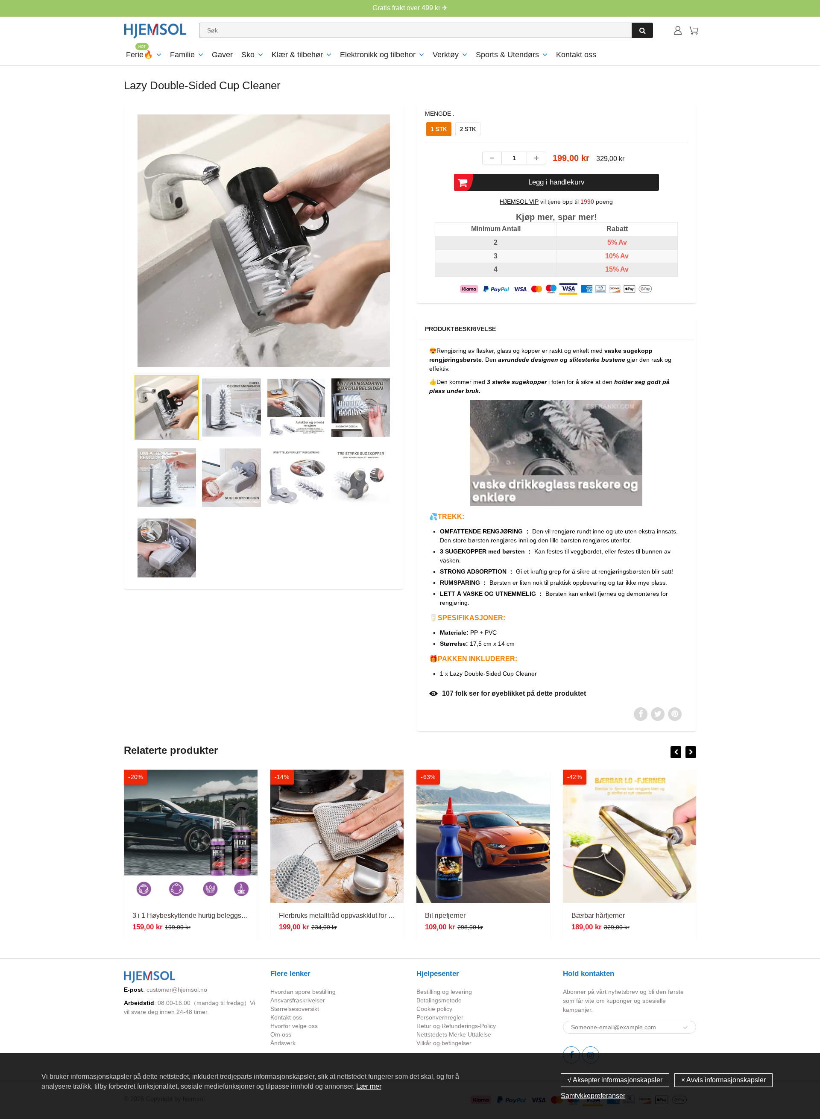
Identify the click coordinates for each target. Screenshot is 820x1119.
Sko (248, 54)
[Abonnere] (685, 1027)
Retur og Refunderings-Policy (456, 1025)
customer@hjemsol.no (176, 989)
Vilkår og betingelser (444, 1043)
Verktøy (446, 54)
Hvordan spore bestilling (303, 991)
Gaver (222, 54)
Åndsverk (283, 1043)
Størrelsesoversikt (294, 1008)
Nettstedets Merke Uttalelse (453, 1034)
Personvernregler (439, 1017)
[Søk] (642, 30)
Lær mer (368, 1086)
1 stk (439, 129)
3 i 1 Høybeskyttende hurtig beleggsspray (195, 915)
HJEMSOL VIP (519, 201)
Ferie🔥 (139, 54)
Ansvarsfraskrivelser (297, 1000)
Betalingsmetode (439, 1000)
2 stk (468, 129)
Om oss (280, 1034)
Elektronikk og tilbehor (378, 54)
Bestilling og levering (444, 991)
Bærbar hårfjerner (598, 915)
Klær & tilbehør (297, 54)
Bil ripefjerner (445, 915)
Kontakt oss (576, 54)
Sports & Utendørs (507, 54)
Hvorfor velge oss (294, 1025)
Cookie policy (434, 1008)
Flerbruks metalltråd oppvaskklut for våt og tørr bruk (356, 915)
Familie (182, 54)
